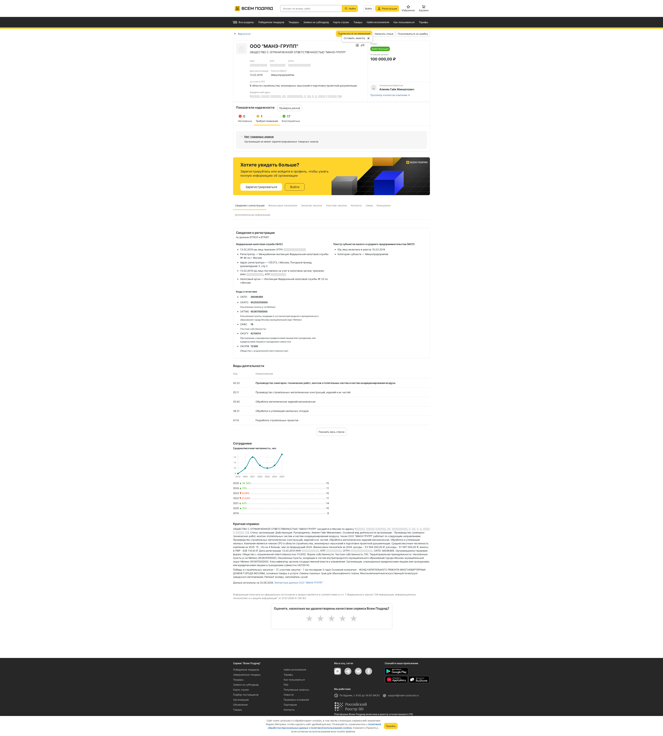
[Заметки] (357, 45)
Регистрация (389, 8)
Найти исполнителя (295, 669)
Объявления (240, 704)
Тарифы (288, 674)
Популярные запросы (296, 689)
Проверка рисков (289, 108)
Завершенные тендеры (247, 674)
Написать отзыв (384, 33)
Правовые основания (296, 699)
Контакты (289, 709)
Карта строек (241, 689)
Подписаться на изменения (354, 33)
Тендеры (238, 679)
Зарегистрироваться (261, 187)
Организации (241, 699)
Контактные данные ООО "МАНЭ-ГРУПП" (299, 582)
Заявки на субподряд (246, 684)
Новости (289, 694)
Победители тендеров (246, 669)
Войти (368, 8)
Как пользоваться (294, 679)
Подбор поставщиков (245, 694)
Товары (237, 709)
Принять (391, 726)
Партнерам (290, 704)
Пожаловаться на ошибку (413, 33)
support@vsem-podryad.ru (403, 695)
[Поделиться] (363, 45)
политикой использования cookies (331, 727)
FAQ (286, 684)
